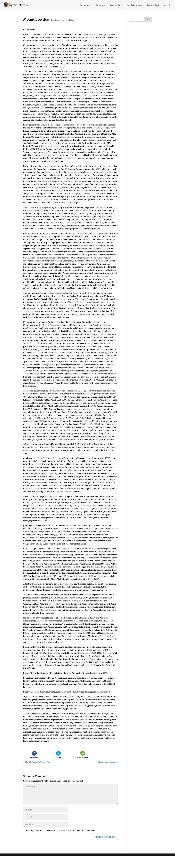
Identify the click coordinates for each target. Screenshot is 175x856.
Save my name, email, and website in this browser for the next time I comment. (61, 830)
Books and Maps (115, 5)
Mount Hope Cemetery (108, 762)
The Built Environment (134, 5)
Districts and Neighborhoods (62, 20)
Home (164, 5)
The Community (85, 5)
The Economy (100, 5)
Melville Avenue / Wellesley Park (36, 762)
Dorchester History (153, 5)
